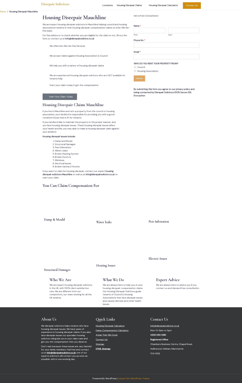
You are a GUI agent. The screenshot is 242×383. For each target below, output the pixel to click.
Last (170, 35)
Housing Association (147, 71)
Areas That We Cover (107, 334)
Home (3, 11)
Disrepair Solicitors (55, 4)
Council (141, 67)
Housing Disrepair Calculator (163, 5)
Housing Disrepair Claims (129, 5)
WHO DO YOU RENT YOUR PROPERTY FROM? (156, 63)
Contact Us (192, 5)
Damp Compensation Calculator (112, 330)
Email (137, 52)
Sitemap (100, 344)
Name (137, 25)
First (136, 35)
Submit (139, 78)
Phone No (139, 40)
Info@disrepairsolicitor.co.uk (164, 325)
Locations (108, 5)
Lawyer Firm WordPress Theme (133, 378)
